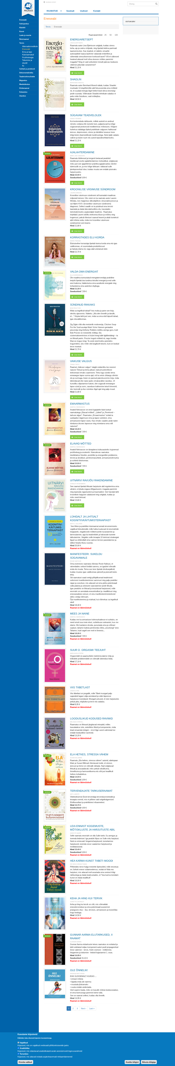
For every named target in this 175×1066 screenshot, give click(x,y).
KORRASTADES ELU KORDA (87, 237)
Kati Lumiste (74, 794)
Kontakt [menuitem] (96, 11)
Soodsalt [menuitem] (70, 11)
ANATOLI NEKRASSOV (77, 407)
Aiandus (22, 96)
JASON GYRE (74, 691)
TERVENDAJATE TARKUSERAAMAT (91, 790)
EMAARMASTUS (80, 403)
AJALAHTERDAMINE (82, 152)
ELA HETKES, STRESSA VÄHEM (89, 754)
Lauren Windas (76, 193)
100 (116, 35)
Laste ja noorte (25, 35)
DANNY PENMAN (75, 118)
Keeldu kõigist (132, 1062)
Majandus (23, 80)
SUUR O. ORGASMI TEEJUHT (88, 650)
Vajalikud (24, 1043)
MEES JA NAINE (79, 613)
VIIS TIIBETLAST (80, 687)
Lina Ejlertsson (76, 43)
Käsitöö (22, 28)
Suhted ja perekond (27, 69)
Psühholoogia (27, 57)
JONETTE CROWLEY (77, 901)
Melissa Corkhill (76, 722)
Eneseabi (23, 20)
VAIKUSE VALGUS (81, 361)
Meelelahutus (24, 84)
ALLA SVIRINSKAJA (76, 275)
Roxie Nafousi (75, 561)
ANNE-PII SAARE (75, 833)
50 (111, 35)
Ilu (23, 66)
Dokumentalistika (26, 73)
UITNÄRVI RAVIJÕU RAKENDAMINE (91, 480)
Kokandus (23, 92)
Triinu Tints (74, 364)
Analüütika (24, 1048)
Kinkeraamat (24, 88)
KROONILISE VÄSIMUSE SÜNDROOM (92, 189)
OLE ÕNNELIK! (79, 970)
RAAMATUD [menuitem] (51, 12)
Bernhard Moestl (77, 82)
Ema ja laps (27, 52)
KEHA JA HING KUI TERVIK (86, 898)
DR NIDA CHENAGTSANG (78, 864)
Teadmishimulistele (27, 77)
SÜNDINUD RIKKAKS (82, 304)
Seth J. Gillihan (76, 523)
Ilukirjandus (24, 24)
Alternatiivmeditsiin (30, 46)
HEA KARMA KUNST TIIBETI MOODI (91, 860)
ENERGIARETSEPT (81, 39)
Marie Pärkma (75, 241)
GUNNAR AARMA (75, 942)
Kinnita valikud (25, 1062)
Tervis (21, 43)
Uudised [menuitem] (84, 11)
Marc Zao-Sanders (77, 156)
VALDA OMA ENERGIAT (84, 271)
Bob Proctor (75, 308)
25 (105, 35)
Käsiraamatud (28, 54)
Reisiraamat (24, 39)
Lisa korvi (78, 73)
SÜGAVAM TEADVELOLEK (85, 115)
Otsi (157, 4)
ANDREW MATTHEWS (77, 973)
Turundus (24, 1054)
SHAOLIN (75, 79)
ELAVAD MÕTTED (80, 443)
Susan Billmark (76, 758)
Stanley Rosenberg (78, 483)
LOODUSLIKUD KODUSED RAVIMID (91, 718)
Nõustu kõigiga (149, 1062)
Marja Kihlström (76, 653)
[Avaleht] (26, 9)
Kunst (21, 31)
